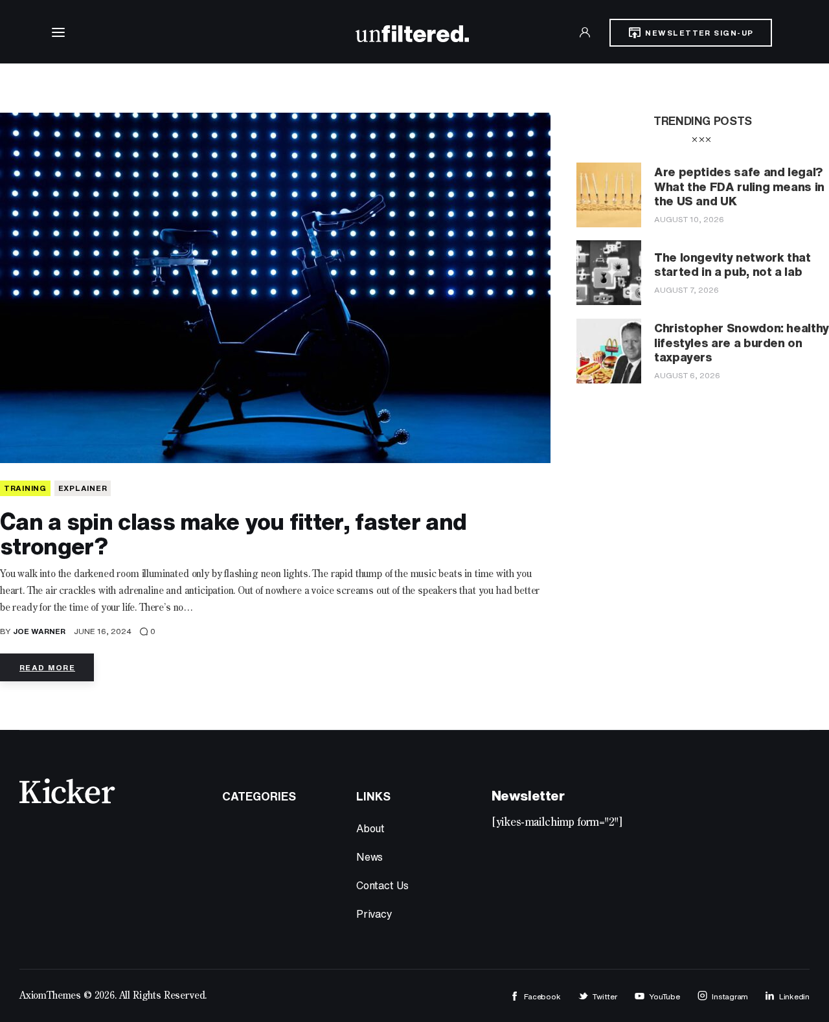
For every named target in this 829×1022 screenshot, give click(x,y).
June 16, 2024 (102, 631)
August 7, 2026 (686, 290)
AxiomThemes (50, 996)
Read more (47, 667)
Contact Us (382, 885)
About (370, 828)
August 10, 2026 (689, 219)
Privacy (374, 914)
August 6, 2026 (687, 375)
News (369, 857)
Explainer (82, 488)
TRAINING (25, 488)
